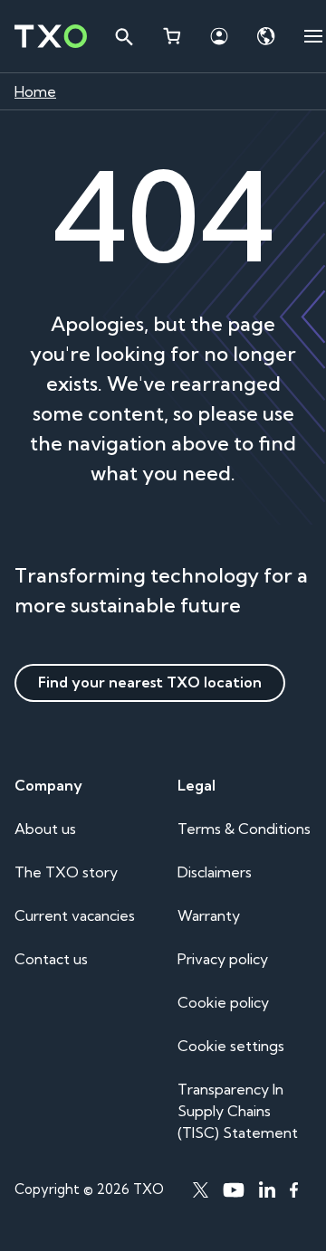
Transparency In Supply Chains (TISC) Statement (237, 1111)
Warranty (208, 915)
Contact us (51, 959)
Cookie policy (223, 1002)
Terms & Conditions (244, 829)
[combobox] (123, 36)
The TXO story (66, 872)
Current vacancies (74, 915)
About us (45, 829)
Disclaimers (214, 872)
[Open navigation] (313, 36)
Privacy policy (222, 959)
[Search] (123, 36)
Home (35, 91)
